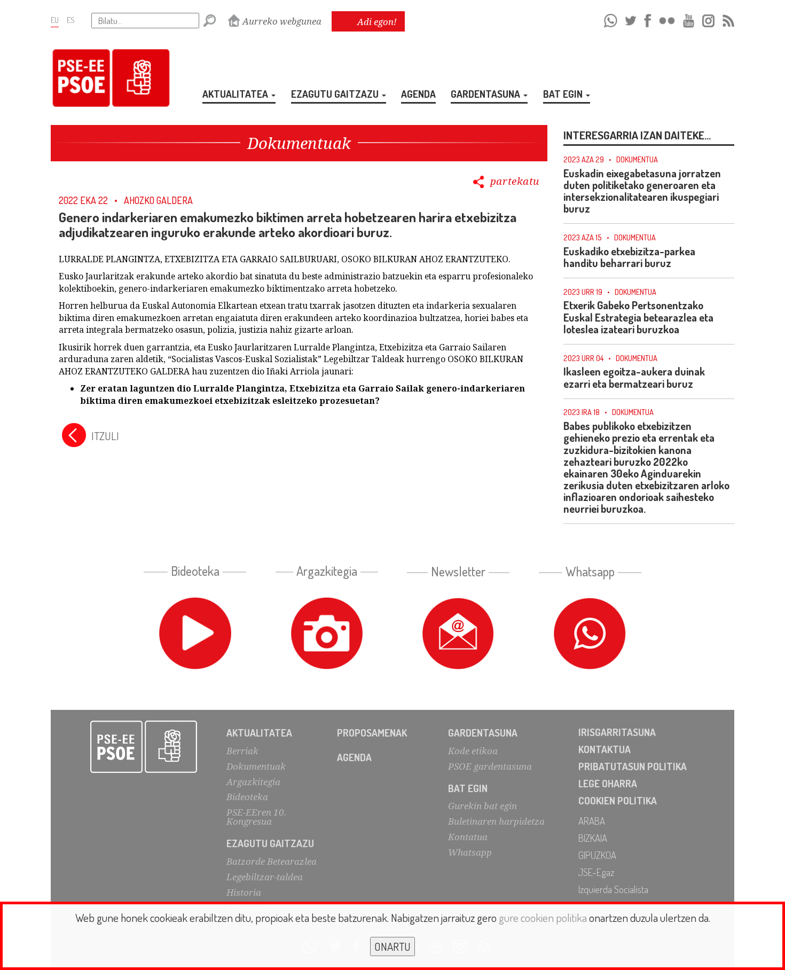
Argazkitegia (253, 782)
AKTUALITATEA (236, 94)
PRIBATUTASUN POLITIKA (632, 766)
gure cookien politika (543, 917)
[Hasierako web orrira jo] (144, 746)
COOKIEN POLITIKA (617, 800)
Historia (243, 892)
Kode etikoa (473, 751)
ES (71, 20)
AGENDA (418, 94)
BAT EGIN (564, 94)
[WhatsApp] (610, 19)
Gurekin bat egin (482, 806)
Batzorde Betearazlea (271, 861)
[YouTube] (689, 19)
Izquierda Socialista (613, 889)
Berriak (242, 751)
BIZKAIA (592, 838)
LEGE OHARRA (607, 783)
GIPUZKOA (597, 855)
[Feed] (728, 19)
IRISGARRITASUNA (617, 732)
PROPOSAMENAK (372, 732)
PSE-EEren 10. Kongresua (256, 816)
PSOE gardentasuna (490, 766)
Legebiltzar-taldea (264, 877)
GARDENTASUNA (486, 94)
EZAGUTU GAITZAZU (336, 94)
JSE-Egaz (596, 872)
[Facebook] (647, 19)
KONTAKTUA (604, 749)
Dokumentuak (256, 766)
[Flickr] (667, 19)
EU (55, 20)
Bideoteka (247, 797)
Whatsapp (470, 852)
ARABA (591, 821)
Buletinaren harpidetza (496, 821)
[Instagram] (708, 19)
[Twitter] (631, 19)
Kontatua (468, 837)
